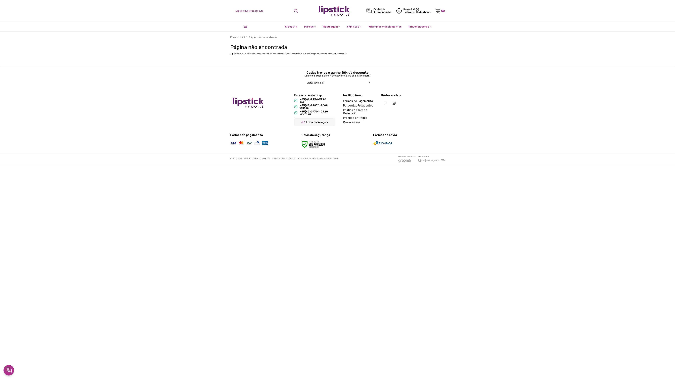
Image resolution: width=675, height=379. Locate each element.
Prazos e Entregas (355, 117)
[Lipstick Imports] (333, 10)
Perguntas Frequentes (358, 105)
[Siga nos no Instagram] (394, 103)
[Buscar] (295, 11)
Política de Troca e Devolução (355, 111)
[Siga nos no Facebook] (385, 103)
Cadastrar (422, 12)
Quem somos (351, 122)
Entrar (407, 12)
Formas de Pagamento (358, 101)
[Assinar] (369, 82)
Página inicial (237, 37)
